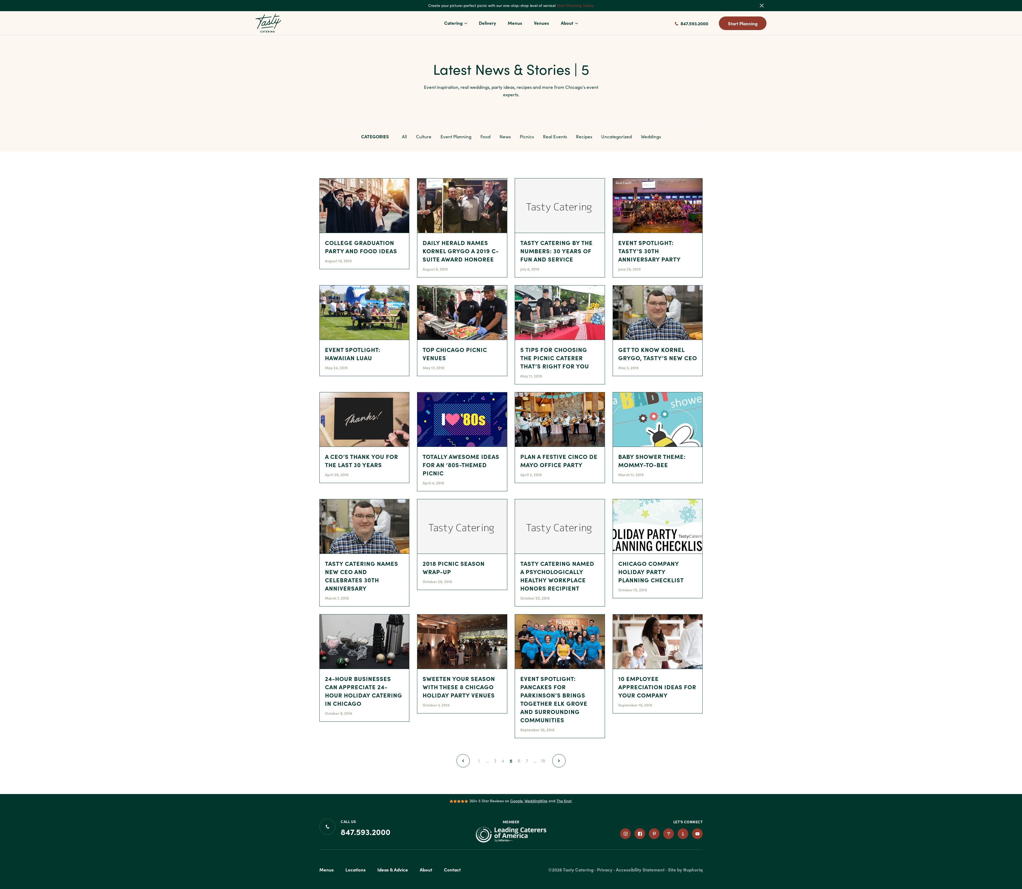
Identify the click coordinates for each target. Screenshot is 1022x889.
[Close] (765, 5)
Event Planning (455, 137)
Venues (541, 23)
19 (544, 760)
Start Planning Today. (575, 5)
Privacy (604, 869)
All (404, 137)
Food (485, 137)
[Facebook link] (639, 833)
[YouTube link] (697, 833)
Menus (515, 23)
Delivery (487, 23)
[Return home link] (269, 23)
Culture (423, 137)
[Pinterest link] (654, 833)
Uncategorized (616, 137)
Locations (355, 869)
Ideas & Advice (392, 869)
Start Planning (742, 23)
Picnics (527, 137)
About (567, 23)
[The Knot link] (683, 833)
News (505, 137)
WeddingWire (536, 800)
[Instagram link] (625, 833)
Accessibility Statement (640, 869)
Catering (453, 23)
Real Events (555, 137)
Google (516, 800)
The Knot (564, 800)
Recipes (584, 137)
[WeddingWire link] (668, 833)
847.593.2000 (693, 23)
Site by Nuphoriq (685, 869)
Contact (452, 869)
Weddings (651, 137)
